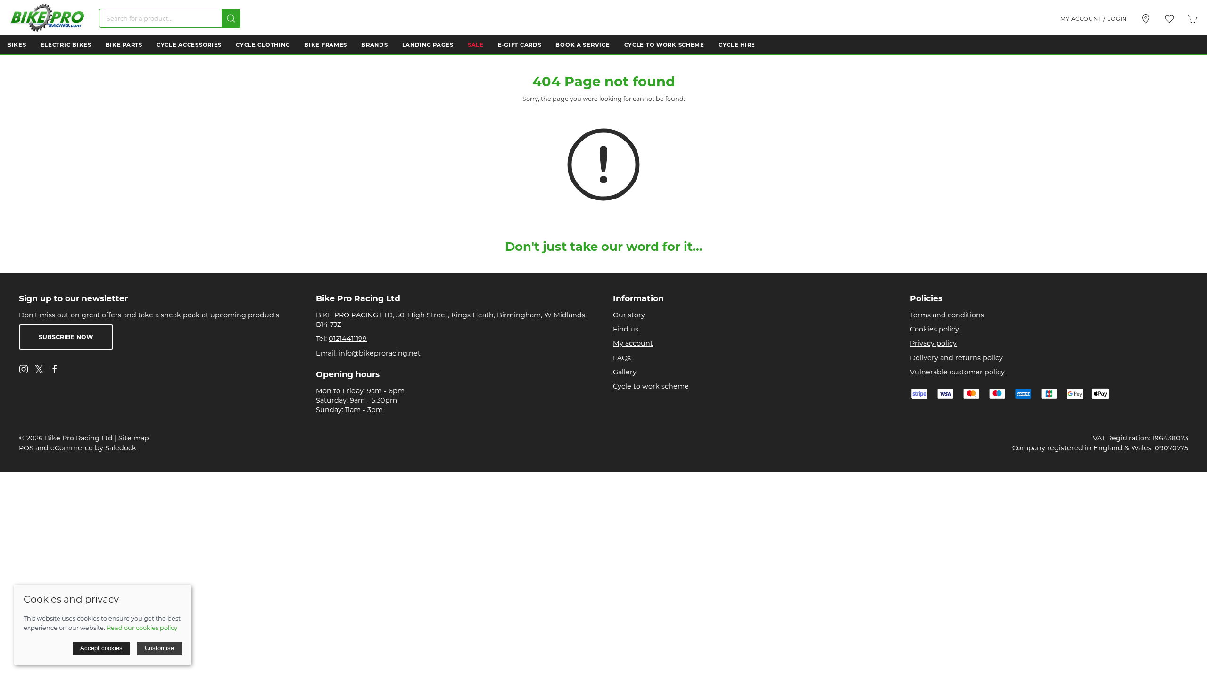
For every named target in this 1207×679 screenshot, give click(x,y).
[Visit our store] (1145, 19)
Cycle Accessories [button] (189, 44)
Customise (159, 648)
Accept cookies (101, 648)
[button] (1169, 19)
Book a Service (582, 44)
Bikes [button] (16, 44)
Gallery (625, 372)
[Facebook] (54, 369)
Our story (629, 315)
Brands (374, 44)
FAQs (622, 358)
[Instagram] (23, 369)
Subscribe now (66, 336)
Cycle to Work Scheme (664, 44)
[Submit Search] (231, 18)
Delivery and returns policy (956, 358)
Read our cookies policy (142, 627)
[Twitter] (39, 368)
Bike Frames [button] (325, 44)
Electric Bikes (66, 44)
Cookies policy (934, 329)
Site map (133, 438)
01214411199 (348, 338)
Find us (625, 329)
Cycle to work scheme (651, 386)
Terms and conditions (947, 315)
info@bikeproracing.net (380, 353)
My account (633, 343)
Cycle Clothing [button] (263, 44)
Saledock (120, 448)
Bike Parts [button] (124, 44)
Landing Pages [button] (428, 44)
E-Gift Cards (520, 44)
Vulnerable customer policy (957, 372)
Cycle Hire (737, 44)
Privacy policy (933, 343)
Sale (476, 44)
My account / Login (1093, 19)
